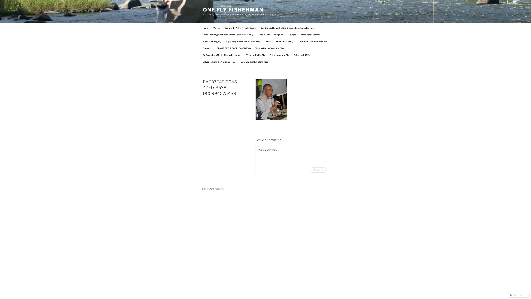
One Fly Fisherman (233, 10)
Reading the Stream (310, 34)
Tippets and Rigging (212, 41)
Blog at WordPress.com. (213, 189)
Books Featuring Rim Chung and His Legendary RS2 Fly (228, 34)
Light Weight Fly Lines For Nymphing (243, 41)
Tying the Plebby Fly (255, 55)
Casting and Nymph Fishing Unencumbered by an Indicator (287, 28)
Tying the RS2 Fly (302, 55)
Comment (318, 170)
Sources (292, 34)
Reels (268, 41)
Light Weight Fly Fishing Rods (254, 62)
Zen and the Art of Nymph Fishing (240, 28)
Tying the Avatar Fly (279, 55)
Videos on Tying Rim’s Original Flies (219, 62)
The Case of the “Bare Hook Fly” (313, 41)
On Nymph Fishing (284, 41)
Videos (216, 28)
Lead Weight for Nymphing (270, 34)
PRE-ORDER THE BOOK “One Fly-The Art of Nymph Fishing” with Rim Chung (250, 48)
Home (205, 28)
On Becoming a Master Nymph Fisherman (222, 55)
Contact (206, 48)
